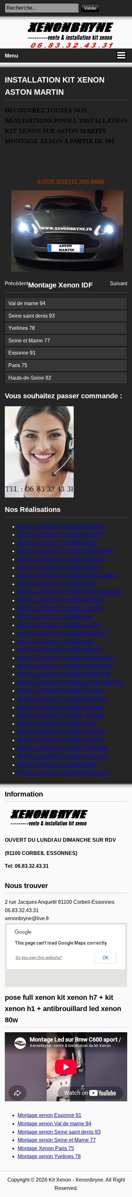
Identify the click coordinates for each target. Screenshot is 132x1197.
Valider (90, 8)
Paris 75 (17, 365)
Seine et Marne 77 (29, 340)
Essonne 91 (22, 353)
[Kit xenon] (48, 829)
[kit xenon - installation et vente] (66, 46)
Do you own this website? (39, 957)
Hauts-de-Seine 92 (29, 378)
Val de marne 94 (26, 303)
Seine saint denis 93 (31, 316)
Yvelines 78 (21, 328)
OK (105, 957)
